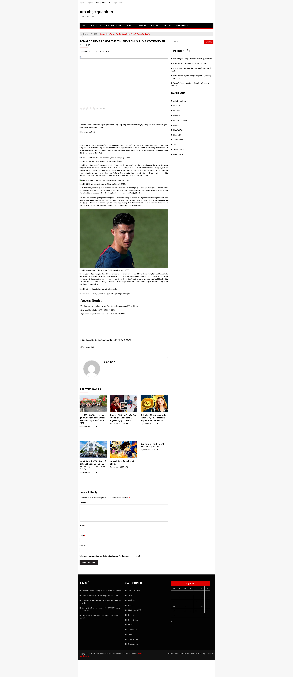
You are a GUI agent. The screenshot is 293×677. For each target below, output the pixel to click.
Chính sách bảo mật (109, 3)
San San (101, 51)
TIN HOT (129, 26)
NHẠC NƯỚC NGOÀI (113, 26)
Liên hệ (120, 3)
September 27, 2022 (87, 51)
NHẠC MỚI (155, 26)
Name (82, 526)
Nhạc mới (176, 115)
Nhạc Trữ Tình (178, 130)
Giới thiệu (83, 3)
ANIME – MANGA (182, 26)
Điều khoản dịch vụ (94, 3)
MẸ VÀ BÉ (167, 26)
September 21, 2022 (117, 424)
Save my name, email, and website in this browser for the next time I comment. (110, 556)
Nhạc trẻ (176, 125)
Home (84, 26)
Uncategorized (178, 154)
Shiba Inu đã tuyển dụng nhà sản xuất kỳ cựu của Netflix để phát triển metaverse (154, 418)
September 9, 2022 (117, 467)
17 (174, 606)
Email (82, 536)
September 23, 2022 (148, 424)
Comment (84, 502)
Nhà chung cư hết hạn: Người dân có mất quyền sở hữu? (193, 59)
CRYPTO (176, 106)
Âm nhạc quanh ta (96, 12)
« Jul (172, 621)
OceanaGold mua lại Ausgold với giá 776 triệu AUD (191, 63)
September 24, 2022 (87, 426)
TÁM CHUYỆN (141, 26)
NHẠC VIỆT (95, 26)
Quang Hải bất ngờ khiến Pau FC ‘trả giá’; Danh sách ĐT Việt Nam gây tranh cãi (123, 418)
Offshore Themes (130, 654)
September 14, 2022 (87, 472)
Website (83, 546)
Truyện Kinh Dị (178, 150)
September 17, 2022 (148, 450)
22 (202, 606)
